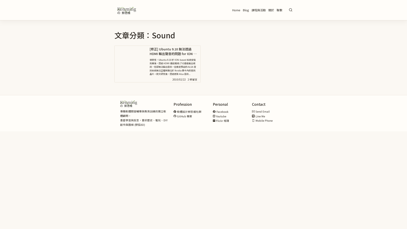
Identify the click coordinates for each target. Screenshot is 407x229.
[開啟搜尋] (291, 10)
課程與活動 (259, 10)
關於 (271, 10)
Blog (246, 10)
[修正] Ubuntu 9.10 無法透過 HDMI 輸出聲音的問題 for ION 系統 (173, 54)
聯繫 (279, 10)
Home (236, 10)
